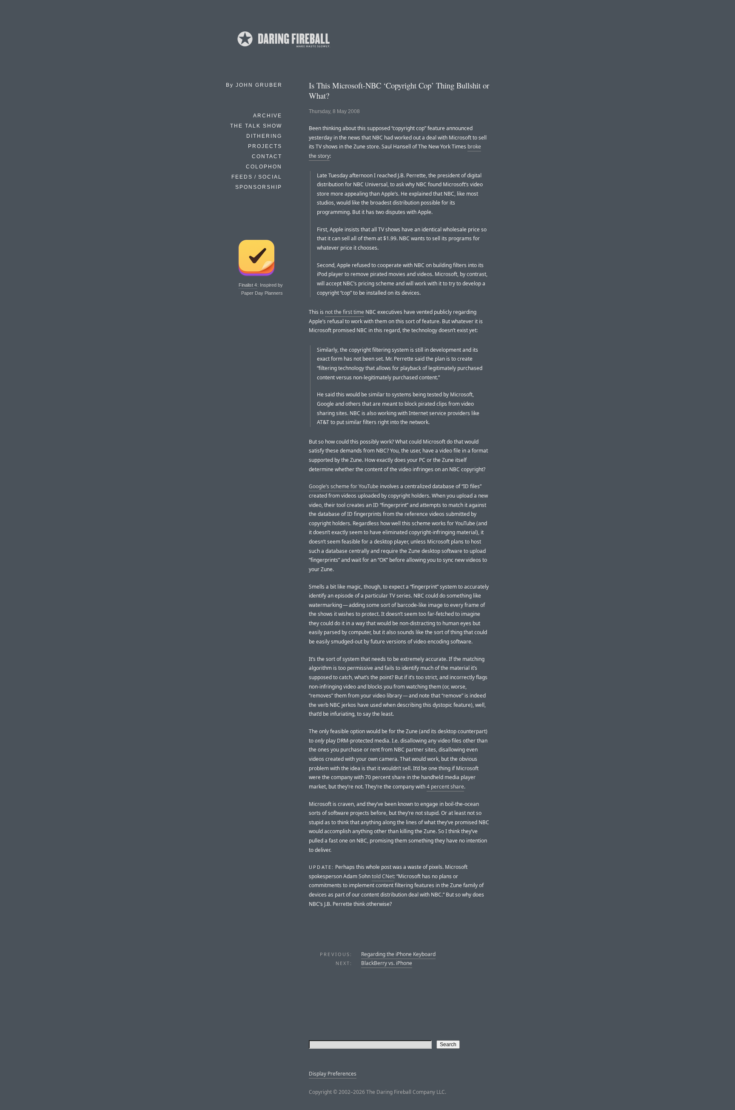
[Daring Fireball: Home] (283, 49)
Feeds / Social (256, 177)
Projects (265, 146)
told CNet (383, 876)
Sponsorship (258, 187)
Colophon (264, 167)
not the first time (344, 312)
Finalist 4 (248, 284)
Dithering (264, 136)
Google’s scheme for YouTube (344, 486)
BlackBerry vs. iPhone (386, 963)
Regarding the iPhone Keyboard (398, 954)
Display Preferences (332, 1073)
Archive (267, 116)
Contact (267, 156)
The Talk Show (256, 126)
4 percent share (445, 786)
